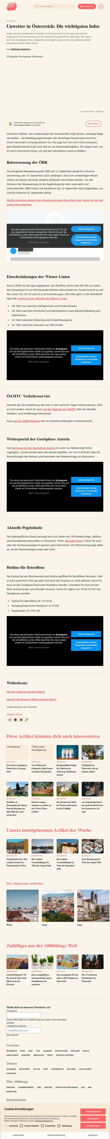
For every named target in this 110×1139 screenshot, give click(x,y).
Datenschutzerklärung (44, 1121)
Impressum (92, 1135)
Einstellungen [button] (93, 1125)
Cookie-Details (18, 1135)
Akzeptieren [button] (93, 1118)
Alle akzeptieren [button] (93, 1111)
